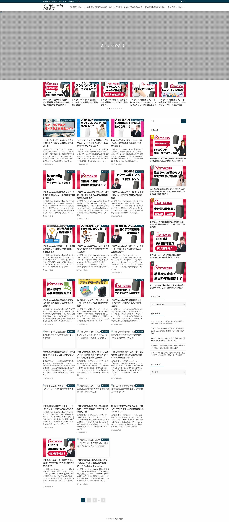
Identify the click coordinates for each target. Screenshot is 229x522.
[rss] (181, 1)
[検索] (184, 1)
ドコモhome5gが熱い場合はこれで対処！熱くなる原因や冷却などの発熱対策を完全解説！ (168, 354)
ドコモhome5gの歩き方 (53, 7)
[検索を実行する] (183, 121)
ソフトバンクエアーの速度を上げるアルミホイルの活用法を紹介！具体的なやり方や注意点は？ (167, 331)
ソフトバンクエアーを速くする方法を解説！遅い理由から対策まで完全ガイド (167, 322)
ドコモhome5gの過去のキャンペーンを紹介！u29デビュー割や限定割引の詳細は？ (168, 347)
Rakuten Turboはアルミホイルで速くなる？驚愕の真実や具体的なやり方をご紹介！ (168, 339)
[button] (107, 108)
